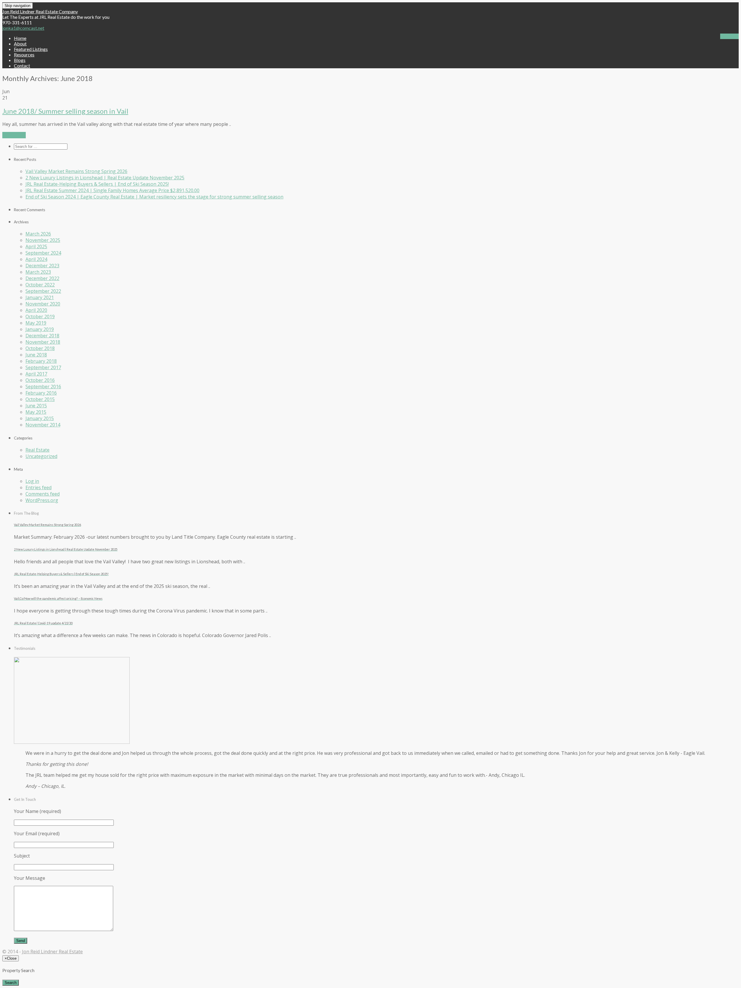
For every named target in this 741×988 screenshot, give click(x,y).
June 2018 (36, 355)
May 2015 (35, 412)
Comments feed (42, 494)
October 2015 (40, 399)
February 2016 (41, 393)
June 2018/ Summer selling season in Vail (65, 111)
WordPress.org (41, 500)
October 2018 (40, 348)
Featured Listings (31, 49)
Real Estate (37, 450)
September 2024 (43, 253)
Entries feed (38, 487)
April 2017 (36, 374)
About (20, 43)
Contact (22, 65)
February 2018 (41, 361)
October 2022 (40, 285)
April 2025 (36, 246)
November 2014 (42, 425)
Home (20, 38)
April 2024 (36, 259)
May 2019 (35, 323)
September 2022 (43, 291)
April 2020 (36, 310)
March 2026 (38, 234)
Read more (14, 135)
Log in (32, 481)
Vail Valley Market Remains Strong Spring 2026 (76, 171)
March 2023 (38, 272)
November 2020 (42, 304)
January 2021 (39, 297)
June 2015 (36, 405)
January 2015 (39, 418)
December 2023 (42, 265)
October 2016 (40, 380)
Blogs (19, 60)
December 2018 (42, 335)
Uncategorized (41, 456)
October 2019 (40, 316)
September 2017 (43, 367)
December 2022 (42, 278)
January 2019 (39, 329)
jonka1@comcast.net (23, 28)
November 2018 (42, 342)
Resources (24, 54)
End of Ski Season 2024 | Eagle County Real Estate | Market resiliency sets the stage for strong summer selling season (154, 197)
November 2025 (42, 240)
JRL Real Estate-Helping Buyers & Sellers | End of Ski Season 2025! (97, 184)
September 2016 (43, 386)
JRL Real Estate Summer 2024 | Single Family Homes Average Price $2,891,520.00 (112, 190)
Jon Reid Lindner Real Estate (52, 951)
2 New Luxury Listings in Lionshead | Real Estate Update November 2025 (104, 177)
